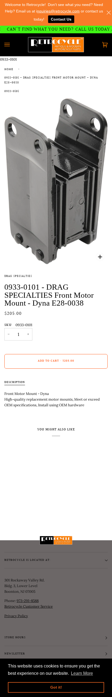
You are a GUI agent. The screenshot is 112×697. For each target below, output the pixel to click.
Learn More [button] (82, 673)
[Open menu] (12, 44)
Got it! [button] (56, 687)
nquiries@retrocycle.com (58, 11)
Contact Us (61, 19)
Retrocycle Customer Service (28, 606)
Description (14, 382)
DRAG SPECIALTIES (18, 276)
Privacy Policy (16, 616)
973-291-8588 (28, 600)
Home (8, 69)
